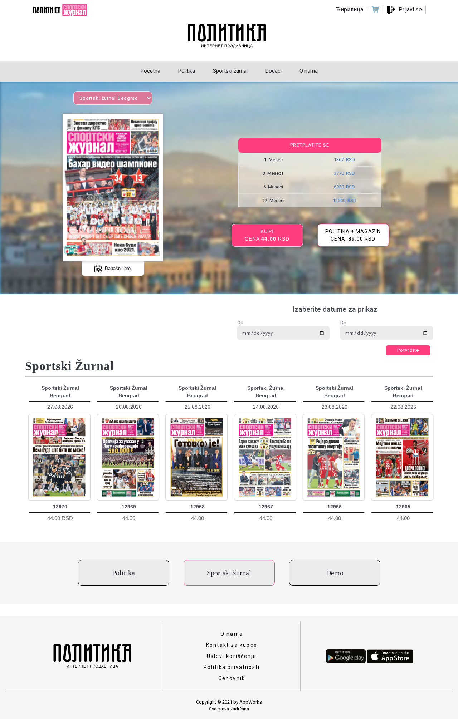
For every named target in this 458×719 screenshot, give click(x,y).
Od (240, 322)
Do (343, 322)
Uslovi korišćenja (232, 656)
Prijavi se (410, 9)
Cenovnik (231, 678)
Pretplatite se (309, 145)
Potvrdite (408, 350)
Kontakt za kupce (231, 645)
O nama (231, 634)
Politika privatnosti (232, 667)
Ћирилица (349, 9)
